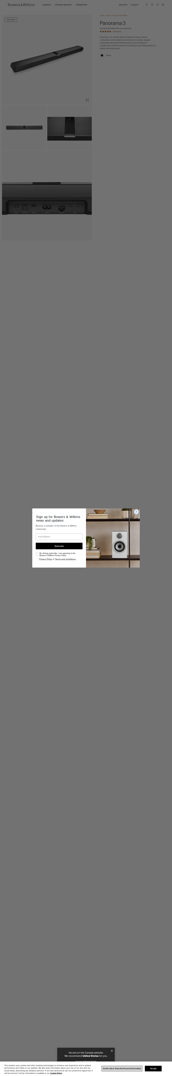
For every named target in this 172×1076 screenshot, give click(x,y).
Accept (153, 1068)
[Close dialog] (112, 1051)
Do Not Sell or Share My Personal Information (122, 1068)
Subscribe (59, 546)
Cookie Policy (56, 1073)
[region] (86, 1068)
